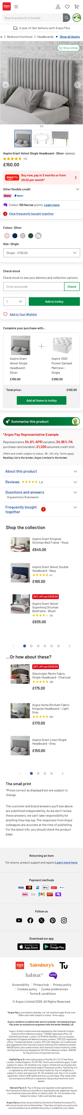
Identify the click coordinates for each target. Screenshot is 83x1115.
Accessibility (20, 984)
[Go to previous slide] (5, 84)
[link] (41, 212)
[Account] (58, 6)
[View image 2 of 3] (41, 138)
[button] (68, 47)
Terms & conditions (43, 993)
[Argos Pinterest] (52, 920)
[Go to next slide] (77, 84)
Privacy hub (41, 984)
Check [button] (72, 286)
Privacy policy (62, 984)
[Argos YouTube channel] (19, 920)
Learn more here (66, 862)
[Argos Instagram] (64, 920)
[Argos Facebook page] (30, 920)
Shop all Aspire (70, 36)
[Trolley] (76, 6)
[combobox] (32, 17)
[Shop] (16, 6)
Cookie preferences (54, 989)
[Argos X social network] (41, 920)
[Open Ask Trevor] (77, 17)
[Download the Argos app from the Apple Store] (28, 949)
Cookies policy (27, 989)
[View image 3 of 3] (60, 138)
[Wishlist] (67, 6)
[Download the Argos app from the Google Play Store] (54, 949)
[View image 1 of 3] (23, 138)
